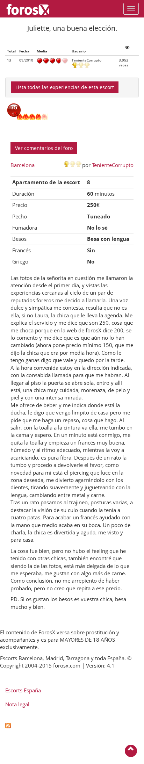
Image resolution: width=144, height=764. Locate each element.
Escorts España (23, 690)
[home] (31, 8)
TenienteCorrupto (113, 164)
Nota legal (17, 704)
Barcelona (22, 164)
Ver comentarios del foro (44, 148)
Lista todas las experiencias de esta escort (64, 87)
